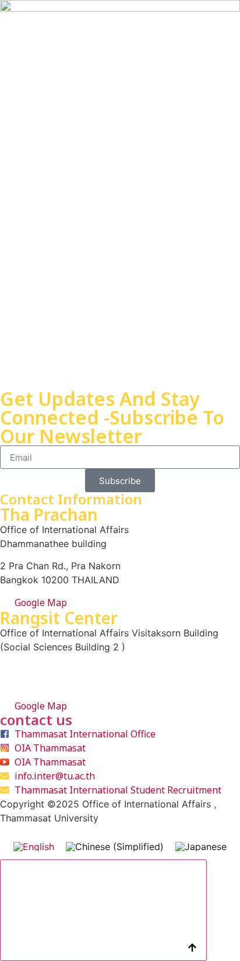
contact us (36, 719)
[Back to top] (103, 910)
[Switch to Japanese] (201, 846)
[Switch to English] (34, 846)
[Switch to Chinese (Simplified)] (115, 846)
